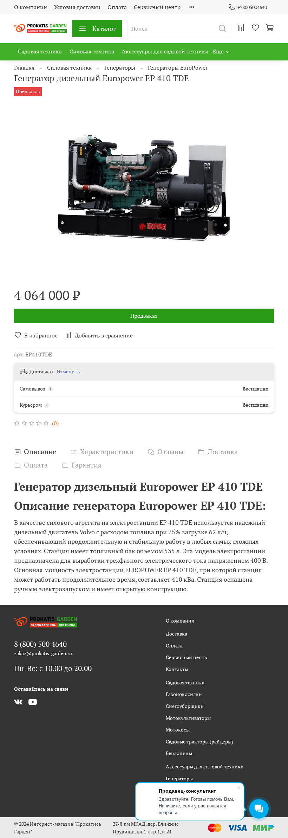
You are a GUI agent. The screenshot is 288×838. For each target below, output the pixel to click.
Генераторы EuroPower (178, 67)
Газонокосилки (184, 694)
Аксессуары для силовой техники (205, 766)
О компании (30, 7)
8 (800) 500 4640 (40, 644)
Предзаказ (144, 316)
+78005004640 (252, 7)
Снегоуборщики (185, 706)
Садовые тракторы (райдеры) (199, 741)
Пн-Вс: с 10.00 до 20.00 (53, 668)
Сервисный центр (157, 7)
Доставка (176, 633)
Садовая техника (40, 51)
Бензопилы (179, 753)
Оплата (117, 7)
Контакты (177, 669)
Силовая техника (92, 51)
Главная (24, 67)
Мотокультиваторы (188, 718)
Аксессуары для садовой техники (165, 51)
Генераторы (119, 67)
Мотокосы (178, 729)
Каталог (104, 28)
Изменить (68, 371)
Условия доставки (77, 7)
